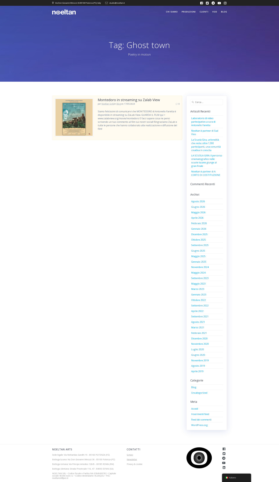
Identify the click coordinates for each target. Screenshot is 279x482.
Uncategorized (199, 392)
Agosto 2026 (198, 201)
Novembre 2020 (200, 343)
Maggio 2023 (198, 283)
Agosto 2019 (198, 365)
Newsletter (132, 459)
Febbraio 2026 (199, 223)
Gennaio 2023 (198, 294)
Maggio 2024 (198, 272)
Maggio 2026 (198, 212)
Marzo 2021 (197, 327)
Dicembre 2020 (199, 338)
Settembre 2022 (200, 305)
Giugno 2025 (198, 250)
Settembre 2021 (200, 316)
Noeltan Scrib (107, 103)
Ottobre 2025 (198, 239)
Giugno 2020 (198, 354)
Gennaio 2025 (198, 261)
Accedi (194, 408)
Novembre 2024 (200, 267)
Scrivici (130, 454)
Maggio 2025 (198, 256)
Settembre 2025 (200, 245)
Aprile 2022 (197, 311)
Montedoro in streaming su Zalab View (129, 99)
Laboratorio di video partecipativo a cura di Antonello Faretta (203, 122)
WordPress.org (199, 425)
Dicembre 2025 (199, 234)
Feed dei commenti (201, 419)
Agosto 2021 (198, 322)
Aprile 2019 (197, 371)
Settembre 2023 (200, 278)
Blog (224, 11)
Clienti (204, 11)
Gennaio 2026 (198, 228)
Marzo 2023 (197, 289)
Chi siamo (172, 11)
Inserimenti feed (200, 414)
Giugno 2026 (198, 206)
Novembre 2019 (200, 360)
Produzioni (189, 11)
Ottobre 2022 (198, 300)
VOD (214, 11)
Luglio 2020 (197, 349)
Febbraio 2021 (199, 333)
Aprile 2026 (197, 217)
